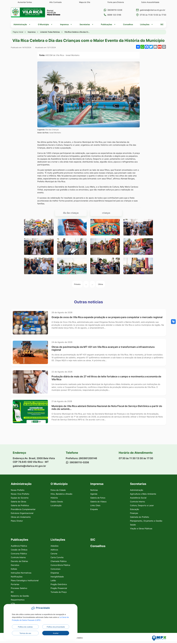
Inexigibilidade (57, 576)
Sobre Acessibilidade (150, 2)
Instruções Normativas (21, 573)
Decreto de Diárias (19, 561)
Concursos (55, 569)
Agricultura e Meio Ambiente (143, 494)
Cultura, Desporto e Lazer (142, 505)
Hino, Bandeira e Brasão (61, 494)
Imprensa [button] (64, 24)
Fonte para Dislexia (116, 2)
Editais (14, 569)
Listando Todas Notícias (50, 32)
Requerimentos (17, 600)
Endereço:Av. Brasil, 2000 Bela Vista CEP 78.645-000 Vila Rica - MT (34, 460)
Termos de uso (25, 633)
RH (12, 592)
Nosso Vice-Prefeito (20, 494)
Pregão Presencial (59, 588)
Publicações (19, 539)
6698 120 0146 (114, 15)
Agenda (93, 494)
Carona (54, 553)
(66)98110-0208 (114, 10)
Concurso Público (19, 553)
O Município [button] (43, 24)
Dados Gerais (57, 501)
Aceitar (56, 633)
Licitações (58, 539)
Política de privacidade (56, 627)
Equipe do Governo (20, 498)
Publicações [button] (106, 24)
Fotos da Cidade (58, 490)
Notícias (94, 490)
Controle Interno (137, 501)
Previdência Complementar (23, 509)
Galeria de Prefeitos (20, 505)
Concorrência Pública (60, 565)
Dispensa (55, 573)
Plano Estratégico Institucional (25, 580)
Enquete (94, 509)
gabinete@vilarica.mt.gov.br (152, 10)
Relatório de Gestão (20, 596)
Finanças (134, 513)
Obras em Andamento (21, 517)
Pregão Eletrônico (59, 584)
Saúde (133, 524)
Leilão (53, 580)
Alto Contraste (55, 2)
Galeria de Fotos (97, 498)
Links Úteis (95, 505)
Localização (56, 505)
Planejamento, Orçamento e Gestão (146, 521)
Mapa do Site (84, 2)
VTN (13, 603)
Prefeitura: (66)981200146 (81, 458)
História (54, 498)
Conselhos (128, 24)
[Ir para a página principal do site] (35, 12)
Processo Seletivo (19, 588)
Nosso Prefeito (17, 490)
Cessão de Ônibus (19, 549)
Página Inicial (18, 32)
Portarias (15, 584)
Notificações (16, 576)
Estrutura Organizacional (22, 513)
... (86, 284)
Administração (136, 490)
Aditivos (54, 549)
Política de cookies (25, 627)
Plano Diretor (17, 521)
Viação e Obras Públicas (141, 528)
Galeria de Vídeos (98, 501)
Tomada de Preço (59, 592)
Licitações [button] (144, 24)
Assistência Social (138, 498)
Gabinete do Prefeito (139, 517)
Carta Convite (57, 557)
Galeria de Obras (18, 501)
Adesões (54, 546)
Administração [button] (20, 24)
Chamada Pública (58, 561)
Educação (134, 509)
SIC (162, 24)
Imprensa (32, 32)
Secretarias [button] (85, 24)
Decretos (15, 565)
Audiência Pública (19, 546)
